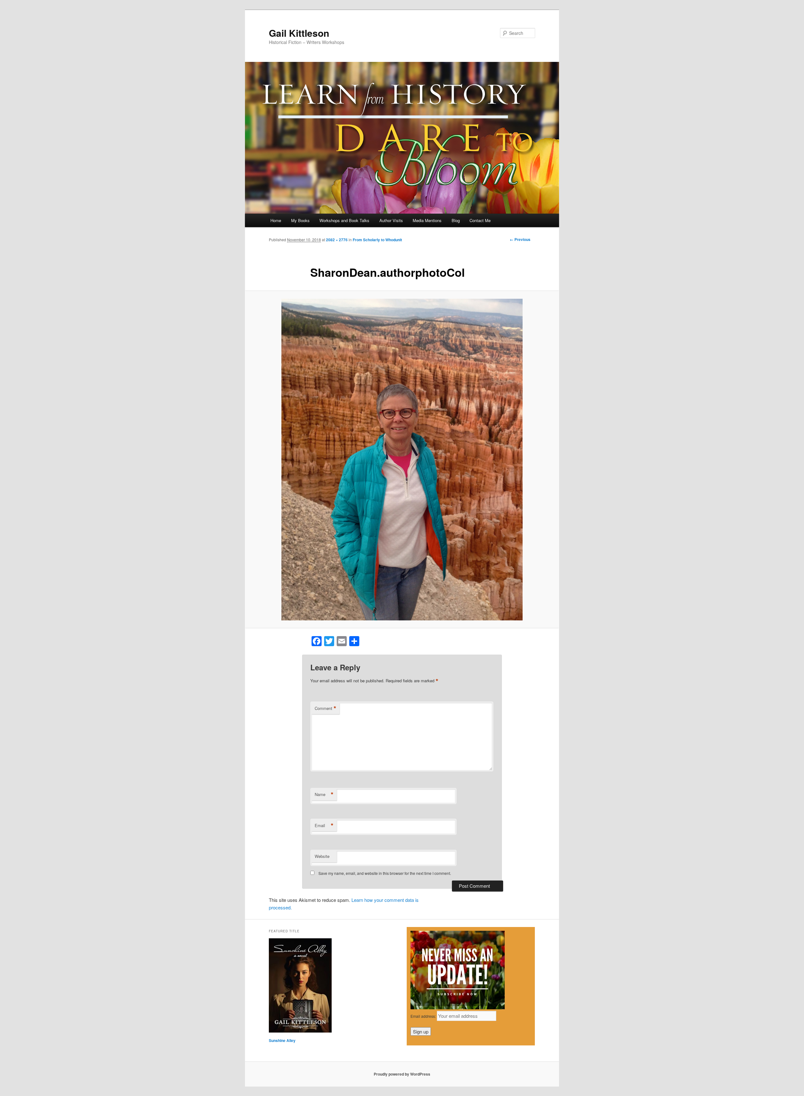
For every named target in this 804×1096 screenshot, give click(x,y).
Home (275, 220)
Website (322, 856)
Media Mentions (427, 220)
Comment (325, 708)
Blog (456, 220)
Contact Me (480, 220)
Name (324, 794)
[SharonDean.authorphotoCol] (402, 459)
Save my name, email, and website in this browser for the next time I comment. (384, 873)
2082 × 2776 (337, 240)
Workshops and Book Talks (344, 220)
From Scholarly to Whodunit (377, 240)
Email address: (423, 1016)
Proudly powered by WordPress (402, 1074)
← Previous (520, 239)
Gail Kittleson (299, 33)
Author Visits (391, 220)
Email (324, 826)
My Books (300, 220)
